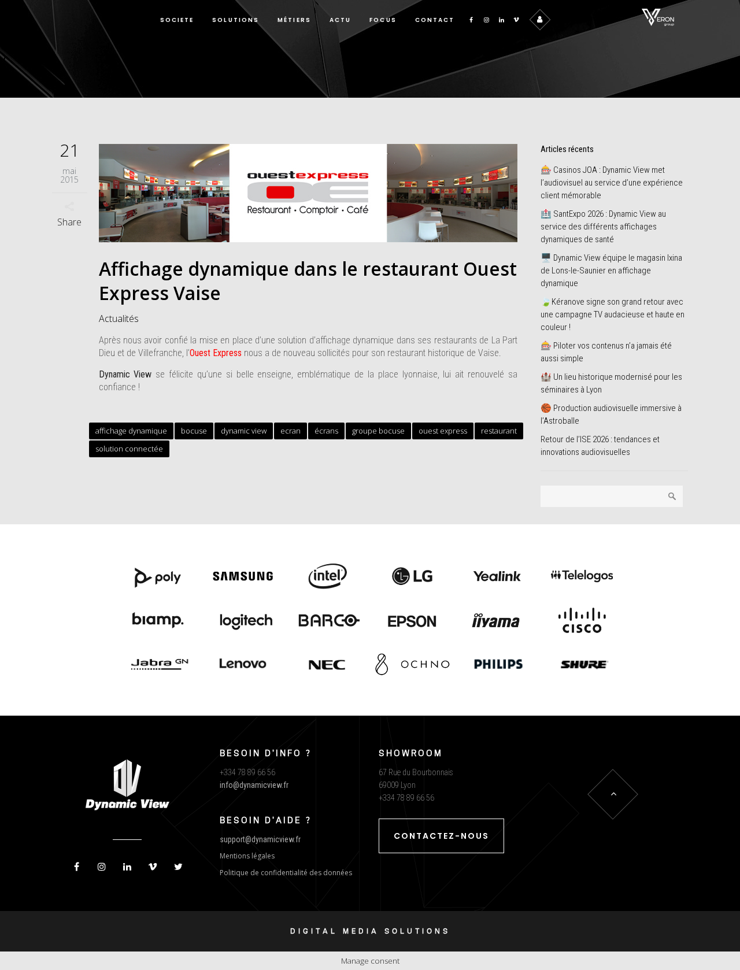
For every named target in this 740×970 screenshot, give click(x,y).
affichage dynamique (131, 430)
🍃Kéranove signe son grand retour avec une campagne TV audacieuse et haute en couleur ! (612, 314)
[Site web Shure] (581, 665)
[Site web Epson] (412, 621)
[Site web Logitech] (243, 621)
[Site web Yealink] (497, 577)
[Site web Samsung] (243, 577)
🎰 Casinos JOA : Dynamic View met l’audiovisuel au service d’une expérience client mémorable (612, 183)
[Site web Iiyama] (497, 621)
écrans (326, 430)
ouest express (443, 430)
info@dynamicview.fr (254, 785)
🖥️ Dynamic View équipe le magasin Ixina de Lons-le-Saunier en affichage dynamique (611, 270)
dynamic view (244, 430)
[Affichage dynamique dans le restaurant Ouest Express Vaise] (308, 193)
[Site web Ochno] (327, 665)
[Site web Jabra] (158, 665)
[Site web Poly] (158, 577)
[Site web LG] (412, 577)
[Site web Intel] (327, 577)
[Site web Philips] (497, 665)
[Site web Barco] (327, 621)
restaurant (499, 430)
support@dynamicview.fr (260, 839)
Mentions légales (247, 856)
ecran (290, 430)
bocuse (194, 430)
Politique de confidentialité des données (286, 873)
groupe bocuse (378, 430)
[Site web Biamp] (158, 621)
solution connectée (129, 448)
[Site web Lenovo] (243, 665)
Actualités (119, 318)
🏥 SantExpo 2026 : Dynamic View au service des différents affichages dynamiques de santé (603, 227)
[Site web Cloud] (581, 621)
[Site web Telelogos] (581, 577)
